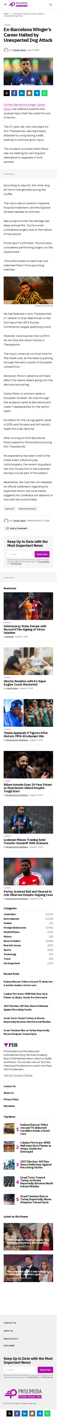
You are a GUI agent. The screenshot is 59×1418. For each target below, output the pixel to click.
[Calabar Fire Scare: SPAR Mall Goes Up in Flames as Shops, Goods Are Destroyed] (9, 1146)
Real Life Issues (12, 945)
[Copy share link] (29, 93)
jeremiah (11, 1246)
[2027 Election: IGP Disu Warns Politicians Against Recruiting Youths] (9, 1164)
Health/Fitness (12, 932)
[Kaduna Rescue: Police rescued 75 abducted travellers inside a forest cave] (9, 1128)
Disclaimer (9, 1105)
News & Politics (12, 941)
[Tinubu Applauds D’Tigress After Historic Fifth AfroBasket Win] (28, 713)
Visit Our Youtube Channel (18, 1075)
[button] (5, 4)
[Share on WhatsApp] (44, 93)
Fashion (8, 923)
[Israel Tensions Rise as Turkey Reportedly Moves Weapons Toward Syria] (9, 1199)
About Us (9, 1092)
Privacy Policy (43, 561)
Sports (8, 25)
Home (6, 13)
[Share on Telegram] (37, 93)
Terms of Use (16, 563)
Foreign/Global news (15, 927)
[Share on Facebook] (14, 93)
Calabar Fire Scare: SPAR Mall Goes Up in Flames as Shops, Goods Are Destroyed (35, 1147)
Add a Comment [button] (18, 528)
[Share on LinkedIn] (22, 93)
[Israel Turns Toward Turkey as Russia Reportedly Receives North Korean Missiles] (9, 1181)
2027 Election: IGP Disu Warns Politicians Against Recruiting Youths (36, 1164)
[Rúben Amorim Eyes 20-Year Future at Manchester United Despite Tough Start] (28, 765)
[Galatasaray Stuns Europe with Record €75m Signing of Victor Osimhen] (28, 606)
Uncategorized (12, 963)
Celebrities (10, 914)
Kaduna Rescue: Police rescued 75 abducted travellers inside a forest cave (35, 1129)
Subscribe (42, 554)
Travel (7, 959)
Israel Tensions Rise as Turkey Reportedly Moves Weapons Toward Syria (35, 1199)
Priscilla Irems (13, 1278)
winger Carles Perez (27, 509)
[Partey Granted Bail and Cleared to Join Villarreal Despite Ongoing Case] (28, 871)
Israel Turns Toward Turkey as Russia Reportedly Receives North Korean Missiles (36, 1182)
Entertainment (11, 919)
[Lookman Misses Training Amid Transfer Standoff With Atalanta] (28, 820)
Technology (10, 954)
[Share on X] (7, 93)
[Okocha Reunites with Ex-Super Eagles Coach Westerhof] (28, 661)
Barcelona (9, 509)
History (8, 936)
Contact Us (10, 1086)
